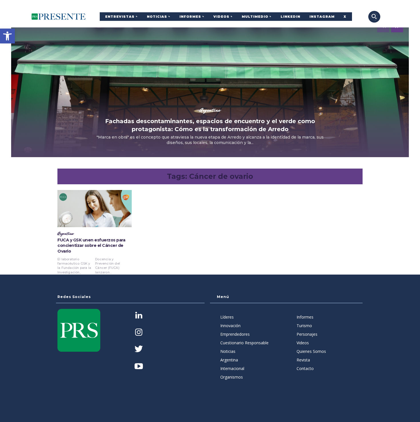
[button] (7, 36)
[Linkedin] (139, 316)
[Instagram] (139, 333)
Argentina (210, 110)
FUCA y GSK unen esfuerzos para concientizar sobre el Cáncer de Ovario (91, 245)
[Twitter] (139, 350)
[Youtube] (139, 367)
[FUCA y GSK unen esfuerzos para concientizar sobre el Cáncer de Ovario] (94, 208)
